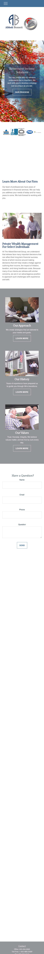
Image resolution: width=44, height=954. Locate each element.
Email (22, 494)
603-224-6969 (24, 949)
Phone (22, 509)
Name (22, 479)
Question (22, 524)
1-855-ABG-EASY (25, 951)
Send (22, 545)
